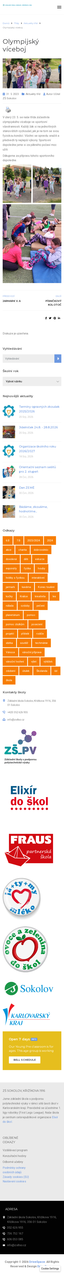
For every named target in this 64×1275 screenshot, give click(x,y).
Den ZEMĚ (26, 487)
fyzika (27, 568)
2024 (50, 540)
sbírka (9, 643)
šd (55, 671)
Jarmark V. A (12, 301)
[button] (50, 1268)
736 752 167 (15, 1233)
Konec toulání (46, 587)
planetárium (13, 615)
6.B (7, 540)
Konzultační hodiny (14, 1156)
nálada (10, 605)
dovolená (11, 559)
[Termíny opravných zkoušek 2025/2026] (9, 411)
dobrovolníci (41, 549)
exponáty (11, 568)
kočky (9, 596)
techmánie (41, 643)
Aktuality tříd (33, 94)
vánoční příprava (32, 652)
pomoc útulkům (15, 624)
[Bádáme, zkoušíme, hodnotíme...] (9, 511)
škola (9, 680)
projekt (10, 633)
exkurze (39, 559)
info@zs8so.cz (16, 1245)
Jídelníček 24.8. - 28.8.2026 (38, 427)
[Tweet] (50, 318)
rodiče (40, 633)
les (54, 596)
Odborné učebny (13, 1162)
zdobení (10, 671)
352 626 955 (15, 1227)
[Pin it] (55, 318)
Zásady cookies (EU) (16, 1177)
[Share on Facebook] (46, 318)
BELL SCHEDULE (25, 1059)
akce (8, 549)
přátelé (25, 633)
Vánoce (10, 652)
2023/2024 (33, 540)
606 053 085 (15, 1239)
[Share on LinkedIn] (59, 318)
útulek (26, 671)
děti (26, 559)
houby (41, 568)
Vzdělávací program (15, 1150)
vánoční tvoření (15, 661)
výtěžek (48, 661)
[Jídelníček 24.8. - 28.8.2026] (9, 431)
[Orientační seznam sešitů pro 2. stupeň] (9, 471)
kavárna (26, 587)
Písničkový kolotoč (53, 302)
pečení (40, 605)
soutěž (24, 643)
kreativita (40, 596)
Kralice (24, 596)
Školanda (41, 671)
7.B (18, 540)
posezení (36, 624)
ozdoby (25, 605)
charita (22, 549)
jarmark (10, 587)
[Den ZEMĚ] (9, 492)
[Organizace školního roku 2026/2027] (9, 450)
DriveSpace (37, 1262)
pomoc (31, 615)
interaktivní (38, 577)
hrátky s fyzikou (15, 577)
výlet (34, 661)
